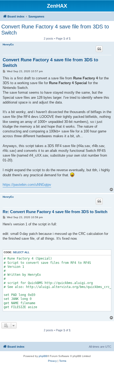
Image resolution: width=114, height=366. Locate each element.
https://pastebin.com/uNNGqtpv (27, 185)
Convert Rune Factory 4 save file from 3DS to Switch (55, 30)
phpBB (43, 356)
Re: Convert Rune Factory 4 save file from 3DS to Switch (55, 211)
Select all (21, 252)
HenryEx (8, 44)
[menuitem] (52, 361)
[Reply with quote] (99, 49)
